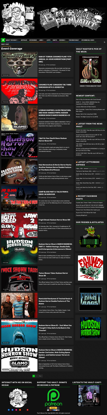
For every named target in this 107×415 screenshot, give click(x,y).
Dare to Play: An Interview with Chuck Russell (88, 99)
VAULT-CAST (5, 44)
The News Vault (74, 40)
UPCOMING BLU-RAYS (87, 40)
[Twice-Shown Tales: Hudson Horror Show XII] (19, 278)
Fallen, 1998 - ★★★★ (82, 168)
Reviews (62, 40)
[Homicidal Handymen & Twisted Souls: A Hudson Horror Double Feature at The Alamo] (19, 305)
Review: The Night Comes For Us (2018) (87, 117)
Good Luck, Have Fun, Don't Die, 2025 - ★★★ (88, 187)
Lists (48, 40)
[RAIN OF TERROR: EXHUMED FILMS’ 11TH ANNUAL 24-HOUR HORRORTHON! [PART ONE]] (19, 64)
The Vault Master (52, 64)
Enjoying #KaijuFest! (81, 215)
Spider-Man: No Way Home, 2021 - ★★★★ (88, 174)
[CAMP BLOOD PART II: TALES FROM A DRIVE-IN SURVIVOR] (19, 198)
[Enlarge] (25, 390)
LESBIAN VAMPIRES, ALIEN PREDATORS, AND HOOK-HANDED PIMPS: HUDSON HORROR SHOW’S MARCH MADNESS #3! (55, 112)
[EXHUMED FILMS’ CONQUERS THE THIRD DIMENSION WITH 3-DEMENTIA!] (19, 91)
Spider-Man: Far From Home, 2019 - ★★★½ (88, 178)
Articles (24, 40)
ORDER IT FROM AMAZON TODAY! (90, 86)
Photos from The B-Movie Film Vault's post (88, 210)
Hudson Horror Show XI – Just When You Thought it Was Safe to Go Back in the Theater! (55, 327)
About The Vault (11, 40)
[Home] (3, 40)
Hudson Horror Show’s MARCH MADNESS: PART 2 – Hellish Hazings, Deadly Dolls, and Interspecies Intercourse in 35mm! (55, 246)
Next (40, 376)
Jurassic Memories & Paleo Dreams (86, 107)
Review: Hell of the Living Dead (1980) (86, 114)
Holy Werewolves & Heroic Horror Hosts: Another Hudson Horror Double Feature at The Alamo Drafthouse (55, 167)
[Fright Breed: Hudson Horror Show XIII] (19, 225)
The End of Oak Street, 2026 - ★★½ (86, 171)
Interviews (33, 40)
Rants (55, 40)
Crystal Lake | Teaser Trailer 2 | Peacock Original (89, 202)
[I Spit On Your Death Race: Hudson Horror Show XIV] (19, 144)
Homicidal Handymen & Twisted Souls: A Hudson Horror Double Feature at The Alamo (55, 301)
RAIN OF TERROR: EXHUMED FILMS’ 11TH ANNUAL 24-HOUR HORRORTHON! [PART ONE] (55, 59)
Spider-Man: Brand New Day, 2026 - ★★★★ (88, 183)
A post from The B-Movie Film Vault (86, 212)
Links (41, 40)
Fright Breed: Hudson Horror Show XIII (54, 220)
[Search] (104, 42)
